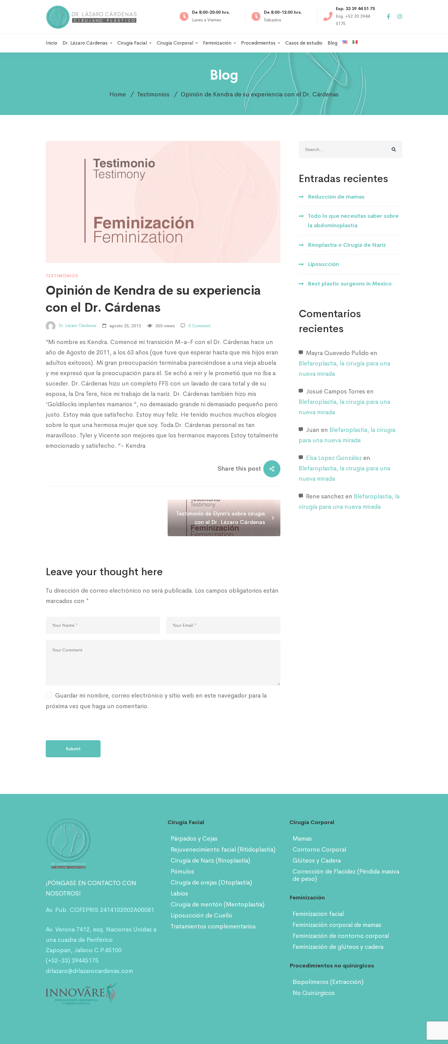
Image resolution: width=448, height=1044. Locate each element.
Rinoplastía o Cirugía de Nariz (347, 245)
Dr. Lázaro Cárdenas (76, 325)
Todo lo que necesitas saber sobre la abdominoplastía (353, 221)
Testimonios (153, 94)
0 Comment (199, 325)
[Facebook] (388, 17)
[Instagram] (399, 17)
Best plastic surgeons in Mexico (350, 283)
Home (117, 94)
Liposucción (323, 264)
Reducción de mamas (336, 196)
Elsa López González (334, 458)
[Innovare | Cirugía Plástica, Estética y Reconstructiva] (81, 987)
